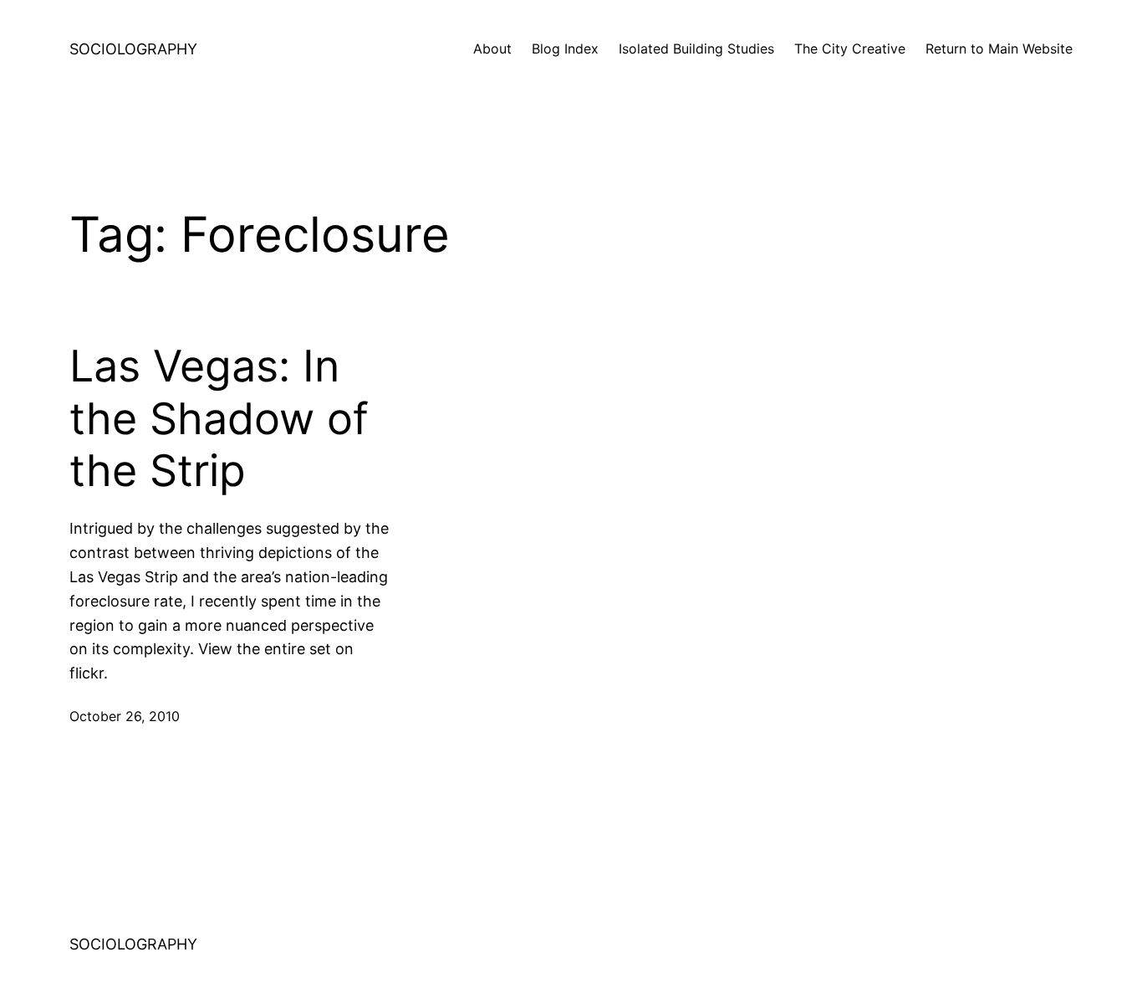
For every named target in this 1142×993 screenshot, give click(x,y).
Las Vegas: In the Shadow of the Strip (219, 418)
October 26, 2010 (124, 716)
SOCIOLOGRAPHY (133, 49)
